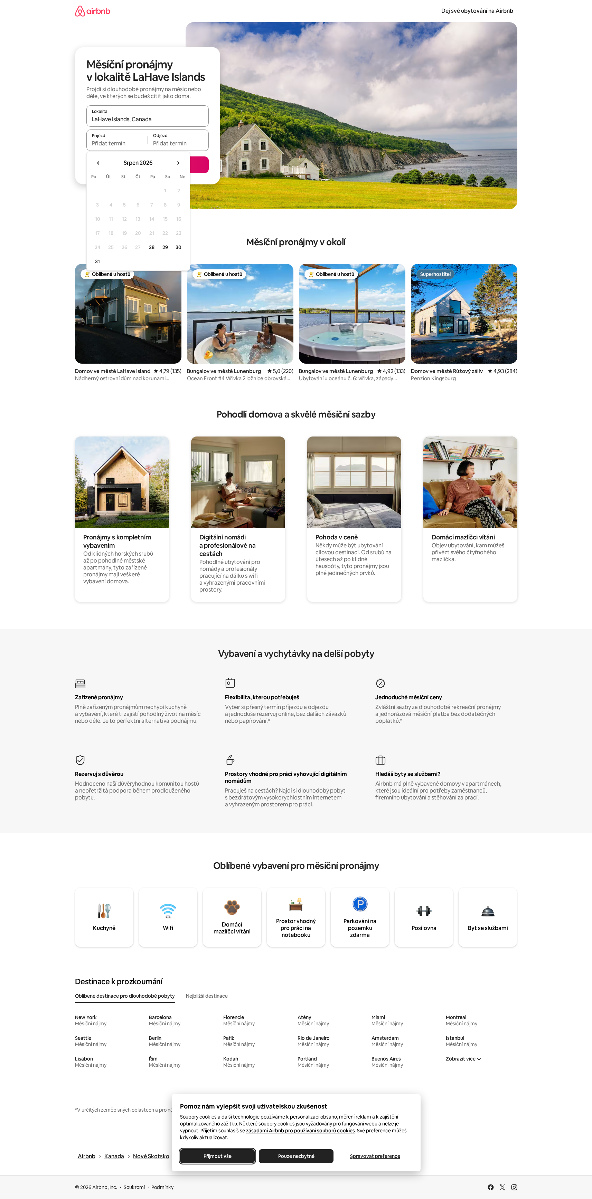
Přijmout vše (217, 1156)
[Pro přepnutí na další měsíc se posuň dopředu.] (178, 163)
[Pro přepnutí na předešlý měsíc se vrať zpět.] (98, 163)
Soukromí (134, 1187)
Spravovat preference (375, 1156)
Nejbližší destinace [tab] (207, 996)
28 (151, 247)
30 (178, 247)
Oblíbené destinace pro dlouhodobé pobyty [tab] (125, 996)
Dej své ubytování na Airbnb (477, 11)
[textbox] (117, 143)
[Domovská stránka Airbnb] (92, 11)
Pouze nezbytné (296, 1156)
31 (97, 261)
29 (165, 247)
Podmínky (162, 1187)
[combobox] (147, 119)
